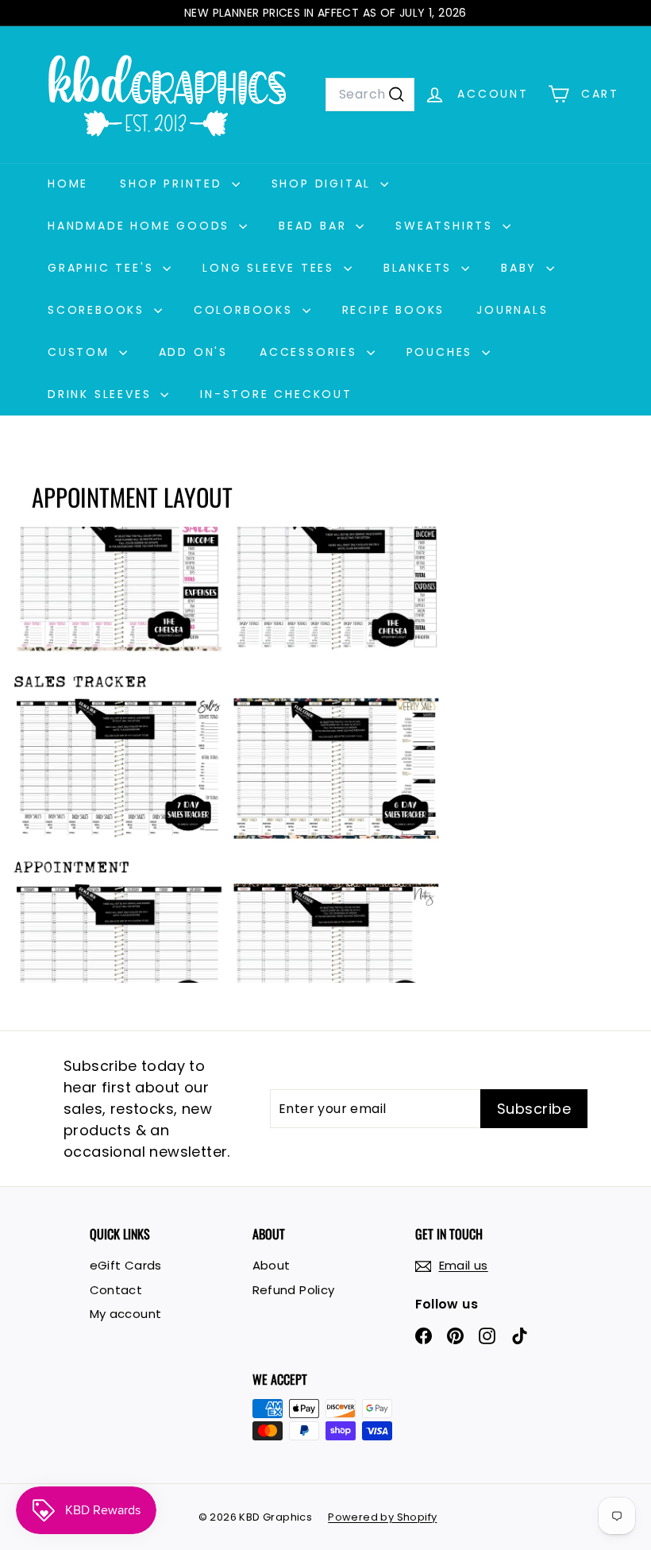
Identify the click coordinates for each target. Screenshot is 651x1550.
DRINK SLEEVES (102, 394)
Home (68, 183)
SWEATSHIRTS (447, 226)
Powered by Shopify (382, 1517)
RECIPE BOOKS (393, 310)
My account (126, 1313)
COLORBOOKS (246, 310)
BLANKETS (420, 268)
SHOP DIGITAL (324, 183)
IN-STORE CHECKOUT (276, 394)
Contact (116, 1289)
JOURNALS (512, 310)
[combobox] (370, 94)
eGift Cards (126, 1265)
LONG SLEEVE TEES (271, 268)
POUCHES (442, 352)
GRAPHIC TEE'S (103, 268)
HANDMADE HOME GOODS (141, 226)
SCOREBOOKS (99, 310)
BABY (521, 268)
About (271, 1265)
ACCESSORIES (311, 352)
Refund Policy (293, 1289)
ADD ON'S (193, 352)
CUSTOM (81, 352)
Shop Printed (173, 183)
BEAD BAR (315, 226)
